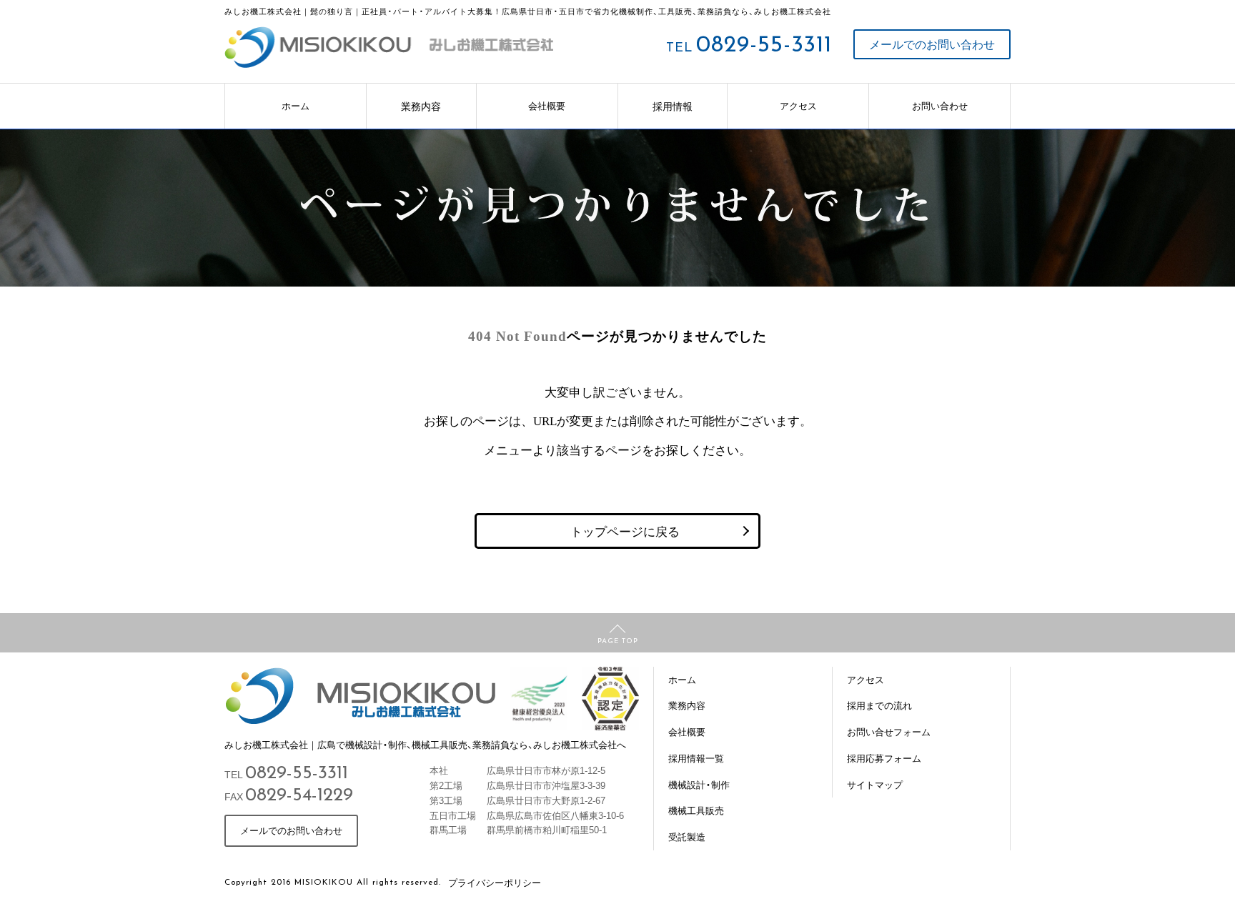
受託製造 (686, 836)
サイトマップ (875, 784)
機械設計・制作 (699, 784)
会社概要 (546, 105)
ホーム (295, 105)
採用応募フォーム (884, 758)
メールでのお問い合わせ (932, 44)
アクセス (798, 105)
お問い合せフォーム (889, 731)
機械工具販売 (696, 810)
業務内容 (421, 106)
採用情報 (673, 106)
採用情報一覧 (696, 758)
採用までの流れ (879, 705)
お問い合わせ (940, 105)
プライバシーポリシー (494, 882)
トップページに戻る (625, 531)
